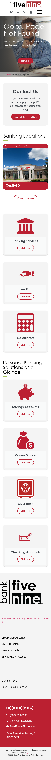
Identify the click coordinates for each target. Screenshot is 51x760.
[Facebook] (8, 708)
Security (21, 618)
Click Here (25, 248)
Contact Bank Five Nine (26, 117)
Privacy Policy (8, 618)
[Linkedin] (14, 708)
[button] (4, 166)
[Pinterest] (30, 708)
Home (8, 75)
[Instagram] (25, 708)
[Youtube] (19, 708)
